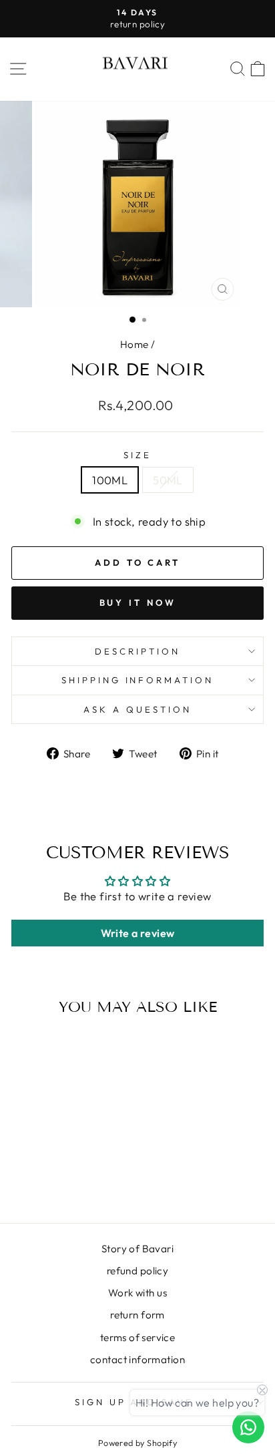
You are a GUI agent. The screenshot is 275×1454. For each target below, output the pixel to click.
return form (137, 1314)
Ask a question (137, 709)
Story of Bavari (137, 1248)
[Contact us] (248, 1427)
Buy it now (137, 602)
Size (137, 454)
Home (134, 344)
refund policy (137, 1270)
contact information (137, 1359)
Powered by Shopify (137, 1442)
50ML (168, 480)
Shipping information (137, 680)
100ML (109, 480)
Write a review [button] (138, 933)
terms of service (138, 1337)
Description (137, 651)
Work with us (137, 1292)
